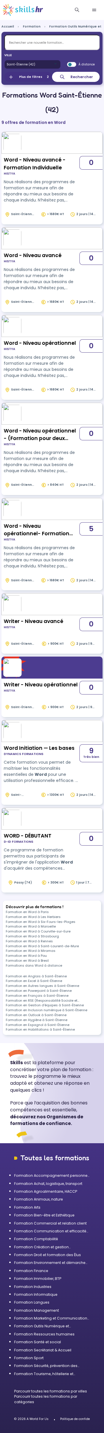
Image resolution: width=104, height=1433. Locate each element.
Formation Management (36, 1310)
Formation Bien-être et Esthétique (44, 1215)
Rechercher (81, 76)
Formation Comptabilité (36, 1238)
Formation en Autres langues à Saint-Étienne (42, 985)
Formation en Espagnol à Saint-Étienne (37, 1024)
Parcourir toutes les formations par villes (50, 1391)
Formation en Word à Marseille (31, 926)
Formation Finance (31, 1270)
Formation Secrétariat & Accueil (42, 1350)
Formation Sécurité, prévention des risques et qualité (45, 1365)
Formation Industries (32, 1286)
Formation (31, 26)
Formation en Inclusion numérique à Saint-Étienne (46, 1010)
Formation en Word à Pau (26, 955)
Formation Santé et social (37, 1341)
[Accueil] (23, 10)
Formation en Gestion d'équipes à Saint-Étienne (45, 1005)
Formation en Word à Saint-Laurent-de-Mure (42, 946)
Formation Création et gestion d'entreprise (41, 1247)
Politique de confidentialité (80, 1419)
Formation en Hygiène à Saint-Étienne (36, 1020)
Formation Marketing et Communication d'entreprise (50, 1318)
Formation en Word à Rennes (29, 941)
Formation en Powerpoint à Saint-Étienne (39, 990)
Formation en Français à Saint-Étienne (37, 995)
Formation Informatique (35, 1294)
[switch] (71, 64)
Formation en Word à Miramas (30, 950)
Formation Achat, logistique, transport (48, 1183)
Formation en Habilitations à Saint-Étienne (40, 1029)
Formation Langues (31, 1302)
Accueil (7, 26)
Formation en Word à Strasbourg (32, 936)
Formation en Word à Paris (27, 912)
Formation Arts (27, 1207)
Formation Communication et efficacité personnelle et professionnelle (50, 1231)
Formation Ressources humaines (44, 1334)
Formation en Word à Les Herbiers (33, 917)
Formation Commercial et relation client (50, 1223)
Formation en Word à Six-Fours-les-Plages (40, 921)
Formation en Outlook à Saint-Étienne (36, 1015)
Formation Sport (29, 1357)
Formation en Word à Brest (27, 960)
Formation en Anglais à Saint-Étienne (36, 976)
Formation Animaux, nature (38, 1199)
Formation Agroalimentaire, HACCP (45, 1191)
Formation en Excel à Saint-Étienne (34, 980)
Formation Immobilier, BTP (37, 1278)
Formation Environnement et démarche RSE (50, 1262)
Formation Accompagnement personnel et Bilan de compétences (51, 1175)
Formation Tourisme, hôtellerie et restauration (43, 1374)
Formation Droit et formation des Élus (47, 1254)
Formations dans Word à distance (34, 965)
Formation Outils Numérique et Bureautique (41, 1326)
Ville (8, 55)
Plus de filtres (34, 77)
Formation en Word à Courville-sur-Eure (38, 931)
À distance (87, 64)
